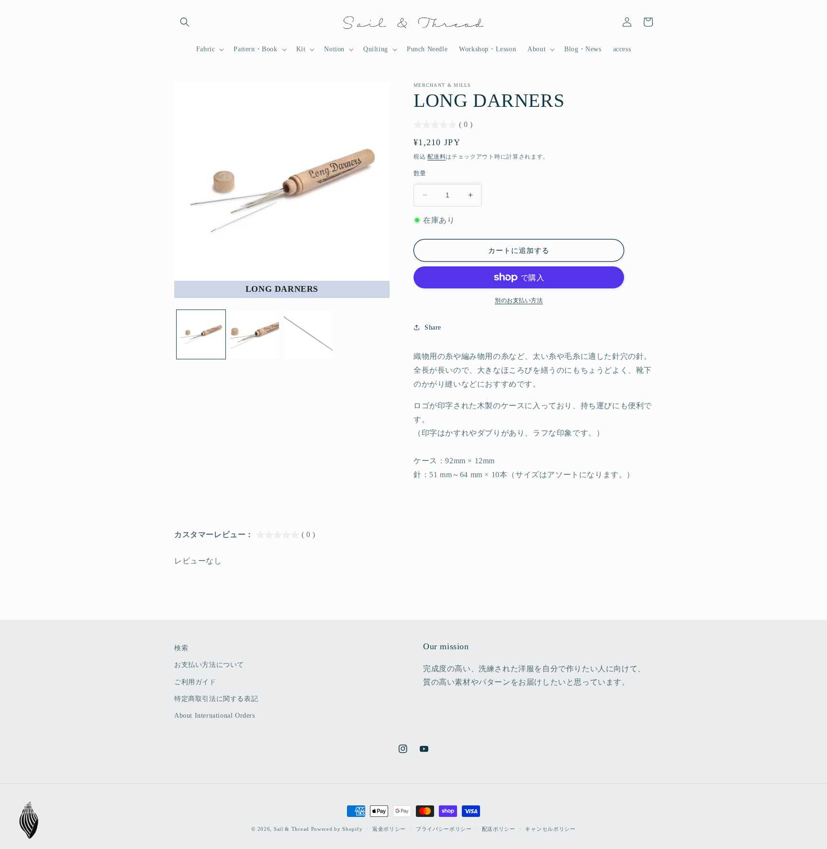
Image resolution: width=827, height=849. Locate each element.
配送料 (436, 156)
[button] (184, 22)
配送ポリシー (498, 829)
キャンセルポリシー (550, 829)
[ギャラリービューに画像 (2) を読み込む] (254, 334)
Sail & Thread (291, 829)
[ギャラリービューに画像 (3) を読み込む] (308, 334)
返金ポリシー (389, 829)
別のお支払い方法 (519, 300)
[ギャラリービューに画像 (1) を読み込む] (201, 334)
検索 (181, 648)
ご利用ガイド (195, 682)
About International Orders (214, 715)
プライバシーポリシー (444, 829)
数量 (420, 173)
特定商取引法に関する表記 (216, 698)
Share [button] (433, 327)
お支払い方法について (209, 664)
